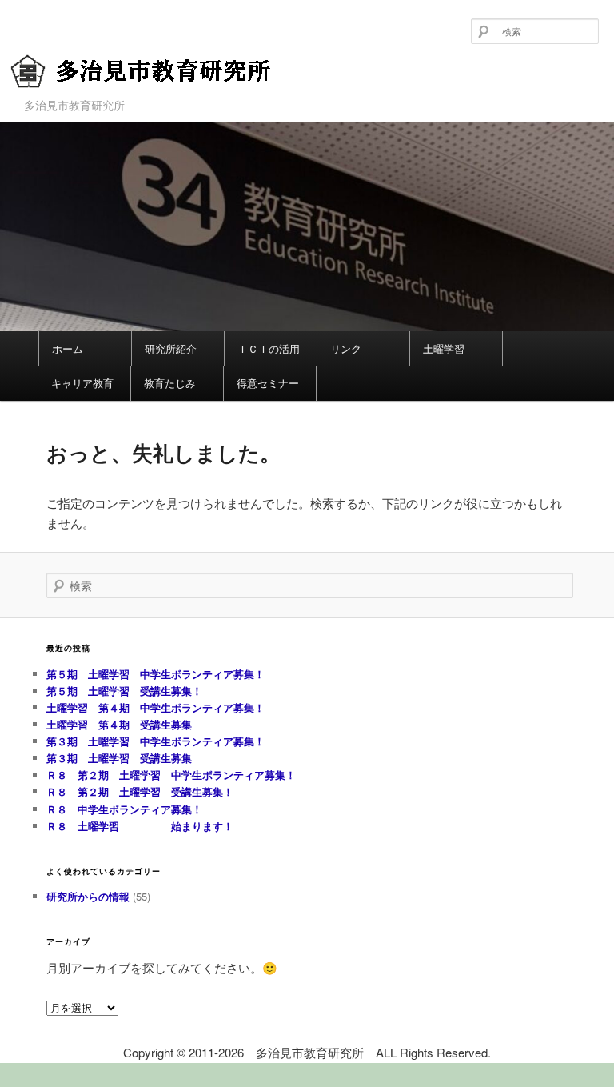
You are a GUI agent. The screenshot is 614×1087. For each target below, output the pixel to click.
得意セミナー (268, 382)
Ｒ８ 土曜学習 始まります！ (139, 825)
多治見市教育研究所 (110, 97)
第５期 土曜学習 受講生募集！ (124, 690)
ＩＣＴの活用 (268, 348)
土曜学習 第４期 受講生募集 (119, 724)
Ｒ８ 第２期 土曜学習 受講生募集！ (139, 791)
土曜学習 (443, 348)
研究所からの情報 (88, 896)
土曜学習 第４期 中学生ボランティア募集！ (155, 707)
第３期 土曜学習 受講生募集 (119, 757)
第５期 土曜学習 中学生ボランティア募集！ (160, 673)
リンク (345, 348)
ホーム (67, 348)
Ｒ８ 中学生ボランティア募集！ (124, 809)
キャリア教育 (82, 382)
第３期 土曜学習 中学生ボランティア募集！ (155, 741)
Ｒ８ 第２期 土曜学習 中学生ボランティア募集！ (171, 774)
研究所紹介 (171, 348)
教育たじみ (170, 382)
